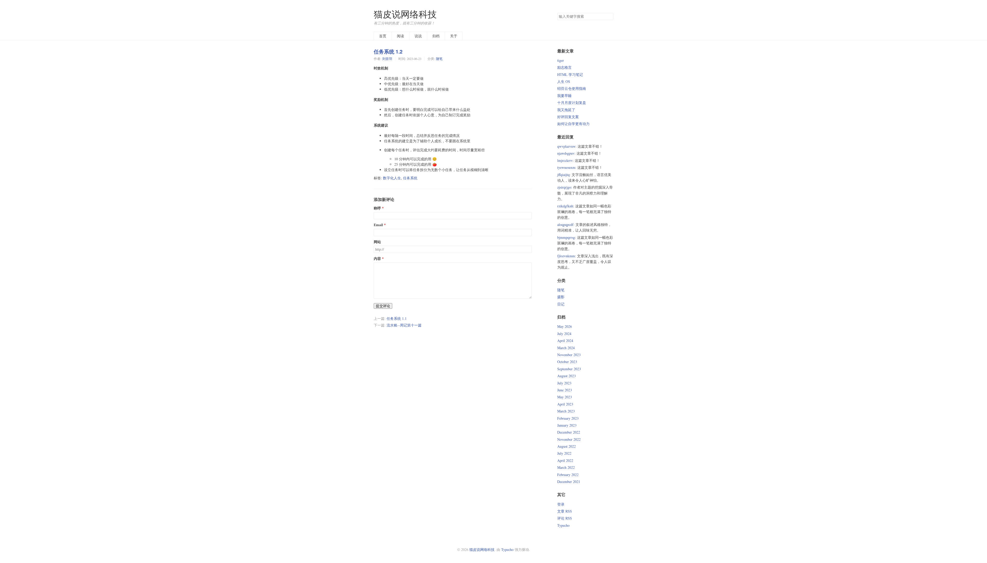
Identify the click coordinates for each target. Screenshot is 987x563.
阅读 (400, 35)
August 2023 (566, 375)
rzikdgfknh (565, 206)
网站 (377, 242)
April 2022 (565, 460)
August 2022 (566, 446)
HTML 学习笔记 (570, 74)
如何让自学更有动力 (573, 123)
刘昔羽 (387, 58)
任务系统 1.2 (388, 51)
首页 (382, 35)
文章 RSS (564, 511)
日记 (560, 304)
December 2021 (568, 481)
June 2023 (564, 390)
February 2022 (568, 474)
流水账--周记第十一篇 (404, 325)
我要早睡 (564, 95)
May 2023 (564, 396)
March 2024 (566, 347)
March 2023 (566, 411)
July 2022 (564, 453)
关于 (453, 35)
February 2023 (568, 418)
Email (378, 225)
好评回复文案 (568, 116)
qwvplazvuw (566, 146)
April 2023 (565, 404)
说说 (418, 35)
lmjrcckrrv (565, 160)
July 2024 (564, 333)
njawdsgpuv (565, 153)
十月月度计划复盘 (571, 102)
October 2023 (567, 361)
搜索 (609, 16)
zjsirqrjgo (564, 187)
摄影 (560, 296)
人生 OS (563, 81)
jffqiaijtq (563, 174)
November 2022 (569, 439)
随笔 (439, 58)
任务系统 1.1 (397, 318)
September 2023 (569, 368)
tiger (560, 60)
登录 (560, 504)
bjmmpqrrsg (566, 237)
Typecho (563, 525)
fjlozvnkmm (566, 255)
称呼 (377, 208)
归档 (436, 35)
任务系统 (410, 177)
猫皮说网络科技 (405, 14)
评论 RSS (564, 518)
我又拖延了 (566, 109)
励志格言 (564, 67)
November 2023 (569, 354)
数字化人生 (392, 177)
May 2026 (564, 326)
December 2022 (568, 432)
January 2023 (567, 425)
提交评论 (383, 305)
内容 (377, 259)
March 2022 (566, 467)
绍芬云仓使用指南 (571, 88)
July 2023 (564, 383)
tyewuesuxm (566, 167)
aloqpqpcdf (565, 224)
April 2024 (565, 340)
